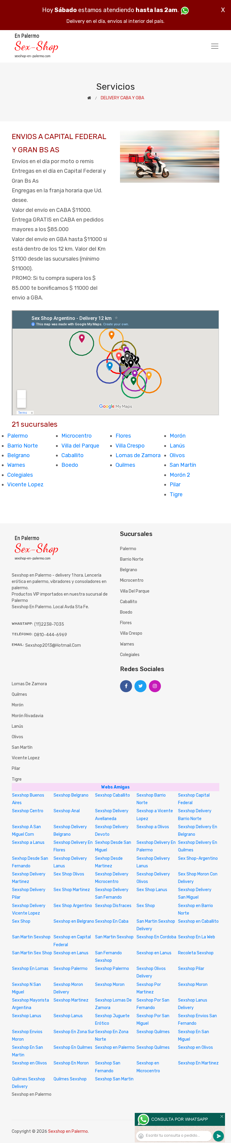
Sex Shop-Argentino (198, 858)
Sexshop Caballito (112, 795)
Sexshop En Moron (71, 1063)
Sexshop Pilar (191, 968)
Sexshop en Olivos (195, 1047)
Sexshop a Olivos (153, 826)
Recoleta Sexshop (196, 953)
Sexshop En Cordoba (156, 937)
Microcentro (76, 435)
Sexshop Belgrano (71, 795)
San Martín (183, 465)
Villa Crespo (130, 445)
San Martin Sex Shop (32, 953)
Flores (123, 435)
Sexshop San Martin (114, 1079)
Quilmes (125, 465)
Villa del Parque (80, 445)
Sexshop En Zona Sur (74, 1031)
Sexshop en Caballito (198, 921)
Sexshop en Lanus (71, 953)
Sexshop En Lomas (30, 968)
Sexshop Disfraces (113, 905)
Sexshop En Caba (111, 921)
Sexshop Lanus (26, 1015)
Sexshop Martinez (71, 1000)
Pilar (175, 484)
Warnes (16, 465)
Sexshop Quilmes (153, 1031)
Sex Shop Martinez (72, 889)
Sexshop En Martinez (198, 1063)
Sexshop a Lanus (28, 842)
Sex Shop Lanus (152, 889)
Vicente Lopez (25, 484)
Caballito (72, 455)
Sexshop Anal (67, 810)
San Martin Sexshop (31, 937)
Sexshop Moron (110, 984)
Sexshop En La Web (196, 937)
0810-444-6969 (50, 634)
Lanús (177, 445)
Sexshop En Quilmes (73, 1047)
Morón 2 (180, 475)
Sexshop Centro (27, 810)
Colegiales (20, 475)
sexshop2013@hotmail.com (53, 645)
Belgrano (18, 455)
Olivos (177, 455)
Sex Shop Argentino (73, 905)
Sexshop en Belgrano (74, 921)
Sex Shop (146, 905)
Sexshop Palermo (71, 968)
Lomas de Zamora (138, 455)
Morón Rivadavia (27, 715)
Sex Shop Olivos (69, 874)
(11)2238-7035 (49, 624)
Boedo (69, 465)
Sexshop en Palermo (115, 1047)
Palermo (17, 435)
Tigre (176, 494)
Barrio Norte (22, 445)
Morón (178, 435)
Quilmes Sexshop (70, 1079)
